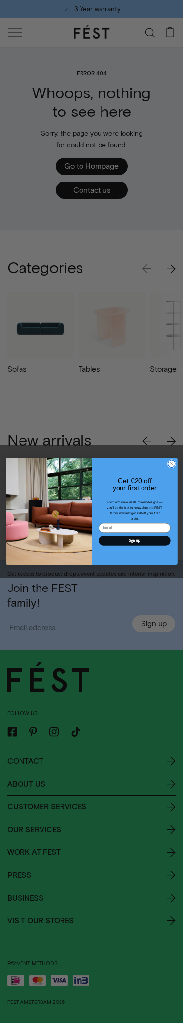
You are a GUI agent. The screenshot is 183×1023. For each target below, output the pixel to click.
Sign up (134, 540)
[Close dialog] (171, 464)
